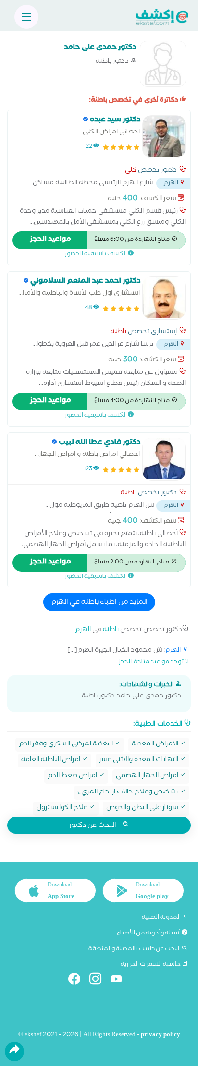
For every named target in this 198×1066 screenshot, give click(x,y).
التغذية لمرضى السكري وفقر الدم (66, 744)
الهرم (83, 630)
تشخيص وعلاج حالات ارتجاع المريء (128, 792)
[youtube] (120, 981)
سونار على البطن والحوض (143, 808)
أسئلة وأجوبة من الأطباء (149, 933)
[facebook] (78, 981)
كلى (130, 171)
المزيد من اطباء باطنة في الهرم (99, 603)
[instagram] (99, 981)
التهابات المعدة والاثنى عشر (139, 760)
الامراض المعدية (156, 744)
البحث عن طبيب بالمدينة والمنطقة (135, 949)
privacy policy (160, 1035)
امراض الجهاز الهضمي (148, 776)
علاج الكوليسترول (63, 808)
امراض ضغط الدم (73, 776)
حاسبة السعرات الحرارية (151, 964)
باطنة (118, 332)
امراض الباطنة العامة (51, 760)
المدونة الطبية (162, 917)
